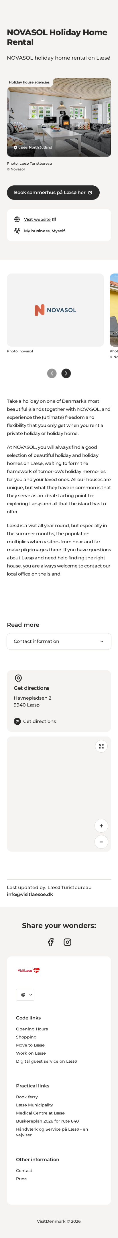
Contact (24, 1170)
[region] (59, 794)
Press (21, 1178)
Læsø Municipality (34, 1105)
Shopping (26, 1037)
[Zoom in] (101, 826)
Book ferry (27, 1097)
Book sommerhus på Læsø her (50, 192)
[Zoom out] (101, 842)
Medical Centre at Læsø (40, 1113)
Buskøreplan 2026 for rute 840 (47, 1121)
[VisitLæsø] (28, 970)
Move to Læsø (30, 1045)
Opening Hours (32, 1029)
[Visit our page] (51, 942)
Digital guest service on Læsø (46, 1061)
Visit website (37, 219)
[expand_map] (101, 746)
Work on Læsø (31, 1053)
